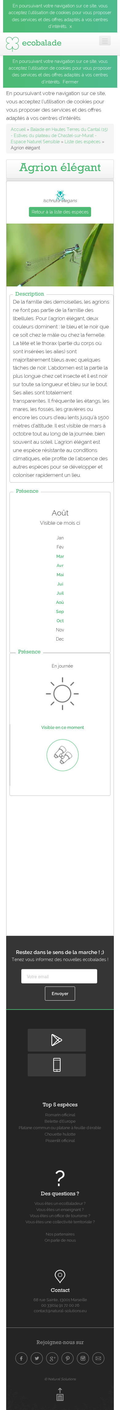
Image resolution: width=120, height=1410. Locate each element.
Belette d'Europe (60, 1121)
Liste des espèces (83, 141)
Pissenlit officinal (60, 1140)
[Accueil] (33, 43)
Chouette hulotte (60, 1134)
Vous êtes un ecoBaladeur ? (60, 1203)
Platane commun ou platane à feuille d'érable (60, 1127)
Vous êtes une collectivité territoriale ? (60, 1222)
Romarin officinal (60, 1115)
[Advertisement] (60, 864)
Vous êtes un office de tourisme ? (60, 1215)
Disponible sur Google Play (57, 1034)
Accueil (18, 129)
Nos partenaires (60, 1234)
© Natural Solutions (60, 1379)
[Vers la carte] (60, 1277)
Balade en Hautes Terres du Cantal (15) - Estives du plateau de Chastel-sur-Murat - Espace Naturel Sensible (59, 135)
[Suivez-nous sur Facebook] (21, 1358)
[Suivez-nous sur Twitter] (37, 1358)
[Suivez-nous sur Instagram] (83, 1358)
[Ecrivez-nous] (98, 1358)
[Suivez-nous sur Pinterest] (68, 1358)
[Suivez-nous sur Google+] (52, 1358)
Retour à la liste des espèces (60, 211)
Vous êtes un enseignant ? (60, 1209)
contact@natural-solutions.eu (60, 1310)
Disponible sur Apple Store (57, 1058)
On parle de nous (60, 1240)
